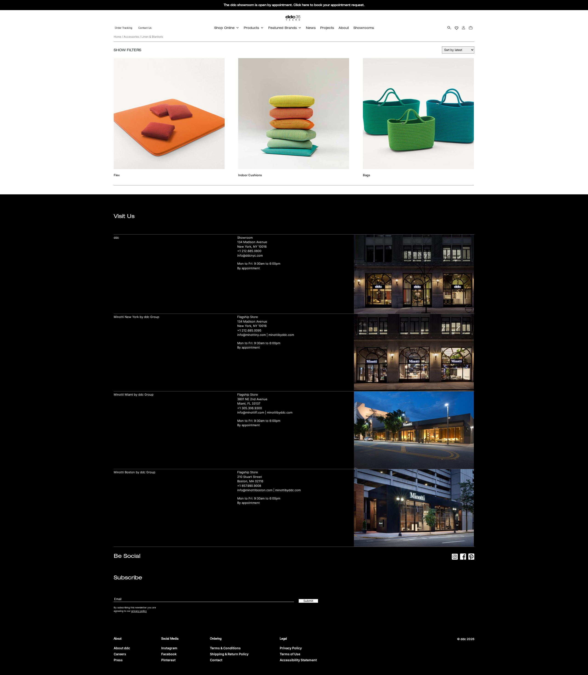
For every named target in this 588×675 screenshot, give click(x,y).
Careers (120, 654)
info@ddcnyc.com (250, 255)
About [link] (344, 28)
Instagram (169, 648)
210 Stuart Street (249, 477)
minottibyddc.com (281, 335)
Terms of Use (290, 654)
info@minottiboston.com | (256, 490)
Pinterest (168, 660)
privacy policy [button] (139, 611)
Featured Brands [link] (282, 28)
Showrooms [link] (363, 28)
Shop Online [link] (224, 28)
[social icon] (455, 558)
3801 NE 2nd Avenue (252, 399)
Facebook (169, 654)
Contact (216, 660)
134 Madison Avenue (252, 242)
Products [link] (251, 28)
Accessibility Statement (298, 660)
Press (118, 660)
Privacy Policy (291, 648)
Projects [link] (327, 28)
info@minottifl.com (250, 412)
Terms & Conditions (225, 648)
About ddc (122, 648)
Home (117, 36)
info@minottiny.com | (253, 335)
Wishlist (456, 28)
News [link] (311, 28)
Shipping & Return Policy (229, 654)
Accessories (131, 36)
